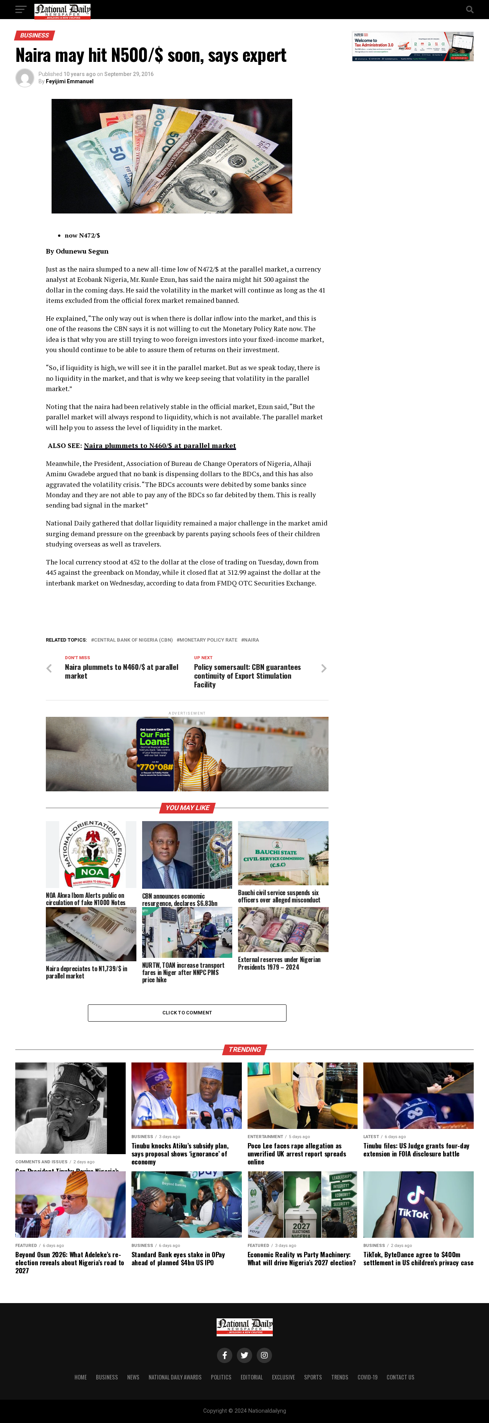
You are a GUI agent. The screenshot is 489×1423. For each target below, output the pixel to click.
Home (80, 1377)
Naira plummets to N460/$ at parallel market (160, 445)
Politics (221, 1377)
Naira (251, 640)
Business (107, 1377)
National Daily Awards (175, 1377)
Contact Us (401, 1377)
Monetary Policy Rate (208, 640)
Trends (339, 1377)
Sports (313, 1377)
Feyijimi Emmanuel (70, 81)
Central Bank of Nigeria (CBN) (133, 640)
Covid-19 (367, 1377)
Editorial (252, 1377)
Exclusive (283, 1377)
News (133, 1377)
